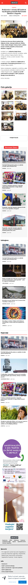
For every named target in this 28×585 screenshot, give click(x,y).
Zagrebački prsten (22, 541)
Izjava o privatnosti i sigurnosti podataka (12, 567)
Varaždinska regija (5, 379)
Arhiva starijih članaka (7, 571)
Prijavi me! (22, 582)
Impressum (4, 563)
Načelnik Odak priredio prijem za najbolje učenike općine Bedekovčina (12, 165)
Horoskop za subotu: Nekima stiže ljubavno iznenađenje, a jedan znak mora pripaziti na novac (13, 322)
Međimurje (16, 540)
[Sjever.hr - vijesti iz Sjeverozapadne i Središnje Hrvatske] (14, 2)
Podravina (23, 540)
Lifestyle (4, 325)
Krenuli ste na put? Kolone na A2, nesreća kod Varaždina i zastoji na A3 (13, 301)
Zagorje (14, 7)
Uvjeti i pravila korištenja (8, 565)
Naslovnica (4, 540)
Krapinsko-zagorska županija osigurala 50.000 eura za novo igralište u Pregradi (13, 208)
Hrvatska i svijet (6, 303)
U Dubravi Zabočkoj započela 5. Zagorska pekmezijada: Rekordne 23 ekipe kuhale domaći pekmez (12, 187)
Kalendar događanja (6, 543)
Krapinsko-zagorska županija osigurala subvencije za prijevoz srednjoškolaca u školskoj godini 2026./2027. (12, 229)
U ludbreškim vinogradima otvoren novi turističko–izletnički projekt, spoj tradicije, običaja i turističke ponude (13, 375)
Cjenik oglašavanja (6, 569)
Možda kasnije (12, 582)
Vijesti (10, 540)
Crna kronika (5, 283)
